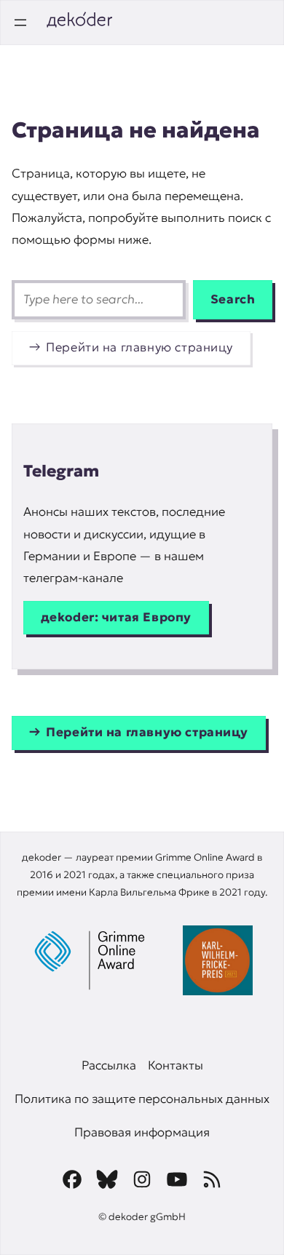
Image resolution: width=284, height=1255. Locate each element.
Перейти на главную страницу (139, 347)
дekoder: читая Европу (116, 617)
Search (233, 299)
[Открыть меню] (20, 22)
